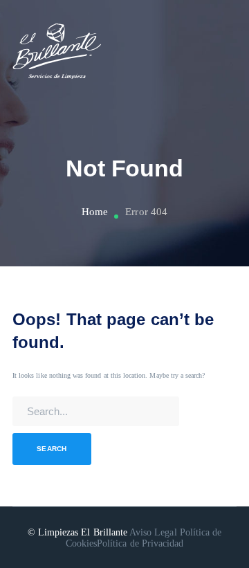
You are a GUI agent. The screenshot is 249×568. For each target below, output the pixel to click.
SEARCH (52, 448)
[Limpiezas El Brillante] (57, 51)
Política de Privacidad (140, 543)
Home (95, 211)
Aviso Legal (153, 532)
